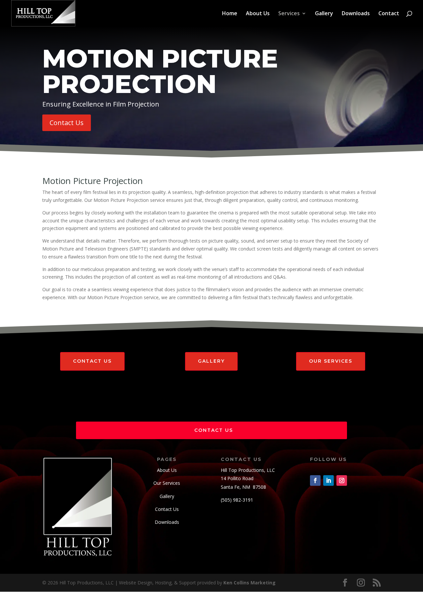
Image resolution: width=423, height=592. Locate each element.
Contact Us (67, 122)
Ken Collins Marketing (249, 582)
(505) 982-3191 (237, 500)
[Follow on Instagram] (341, 480)
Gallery (324, 14)
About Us (258, 14)
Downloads (356, 14)
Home (229, 14)
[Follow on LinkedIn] (328, 480)
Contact (388, 14)
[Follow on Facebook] (315, 480)
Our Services (330, 361)
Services (289, 14)
